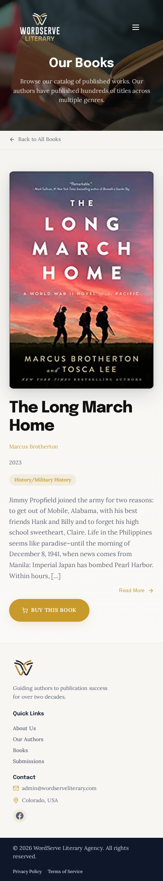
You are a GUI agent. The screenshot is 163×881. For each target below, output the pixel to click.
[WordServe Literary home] (40, 27)
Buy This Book (54, 610)
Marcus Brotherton (33, 446)
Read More (132, 590)
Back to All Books (39, 139)
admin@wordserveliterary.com (59, 788)
